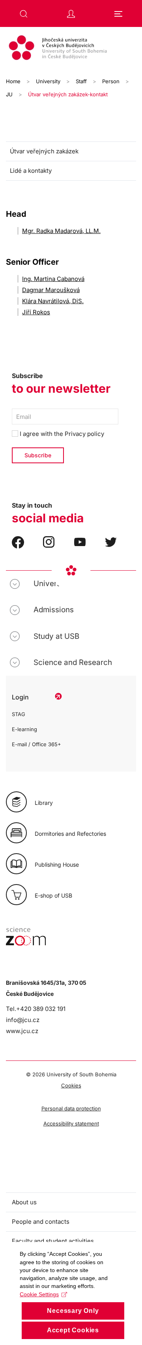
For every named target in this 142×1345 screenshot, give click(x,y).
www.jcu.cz (22, 1031)
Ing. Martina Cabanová (53, 279)
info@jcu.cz (22, 1020)
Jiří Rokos (36, 312)
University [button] (51, 583)
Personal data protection (71, 1108)
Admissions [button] (54, 609)
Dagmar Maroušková (51, 290)
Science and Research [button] (73, 662)
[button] (23, 14)
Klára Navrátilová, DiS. (53, 301)
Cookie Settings (39, 1294)
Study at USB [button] (56, 636)
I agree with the (61, 434)
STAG (18, 714)
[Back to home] (71, 49)
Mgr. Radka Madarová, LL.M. (61, 231)
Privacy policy (84, 434)
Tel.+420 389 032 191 (35, 1009)
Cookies (71, 1085)
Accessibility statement (71, 1123)
